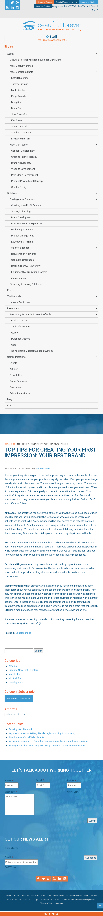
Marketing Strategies (22, 229)
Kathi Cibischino (19, 78)
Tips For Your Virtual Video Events (26, 737)
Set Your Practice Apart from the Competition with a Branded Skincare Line (48, 741)
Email (40, 780)
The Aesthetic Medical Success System (31, 350)
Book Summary (19, 320)
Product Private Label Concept (27, 181)
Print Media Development (24, 175)
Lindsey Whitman (20, 138)
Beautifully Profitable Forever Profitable (30, 314)
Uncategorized (23, 632)
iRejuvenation (18, 278)
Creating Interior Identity (24, 156)
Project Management (22, 235)
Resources (13, 308)
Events (13, 363)
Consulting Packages (22, 259)
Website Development (23, 168)
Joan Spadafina (19, 114)
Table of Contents (20, 326)
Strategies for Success (22, 199)
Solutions (12, 193)
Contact (11, 405)
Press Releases (18, 381)
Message (11, 791)
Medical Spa (15, 678)
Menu (10, 46)
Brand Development (21, 217)
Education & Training (22, 241)
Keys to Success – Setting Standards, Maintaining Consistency (42, 733)
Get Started (51, 914)
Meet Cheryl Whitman (21, 65)
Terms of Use (46, 903)
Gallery (15, 332)
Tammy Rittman (19, 84)
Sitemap (59, 903)
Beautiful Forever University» (66, 2)
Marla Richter (18, 90)
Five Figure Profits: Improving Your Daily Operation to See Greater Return (47, 745)
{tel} (53, 37)
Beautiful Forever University (26, 266)
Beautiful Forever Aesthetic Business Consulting (36, 59)
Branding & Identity (21, 162)
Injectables (15, 674)
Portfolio (11, 290)
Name (9, 780)
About (10, 53)
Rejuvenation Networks (23, 253)
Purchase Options (20, 338)
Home (7, 444)
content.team (43, 468)
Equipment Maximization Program (29, 272)
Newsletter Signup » (45, 2)
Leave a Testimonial (20, 302)
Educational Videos (20, 393)
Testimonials (14, 296)
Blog (9, 399)
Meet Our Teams (19, 144)
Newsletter (16, 375)
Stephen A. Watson (21, 132)
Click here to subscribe (18, 698)
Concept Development (23, 150)
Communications (16, 356)
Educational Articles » (88, 2)
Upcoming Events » (43, 6)
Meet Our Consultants (21, 71)
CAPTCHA (72, 791)
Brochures (15, 387)
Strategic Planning (21, 211)
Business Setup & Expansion (26, 223)
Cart (13, 344)
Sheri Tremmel (19, 126)
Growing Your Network (20, 729)
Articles (14, 369)
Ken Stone (16, 120)
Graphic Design (19, 187)
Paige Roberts (18, 96)
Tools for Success (20, 247)
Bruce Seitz (17, 108)
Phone (71, 780)
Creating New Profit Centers (26, 205)
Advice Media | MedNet (86, 899)
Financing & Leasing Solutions (26, 284)
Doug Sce (16, 102)
